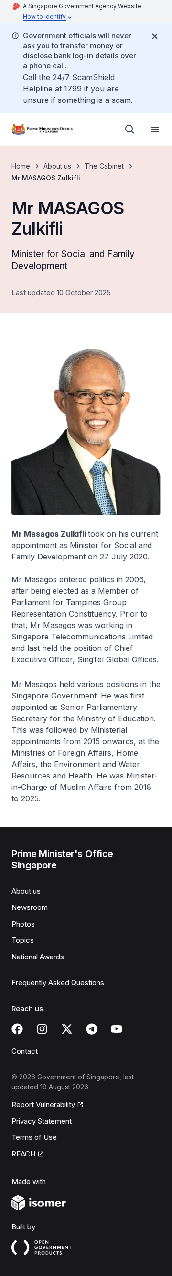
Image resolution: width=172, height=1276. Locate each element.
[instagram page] (42, 1029)
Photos (23, 923)
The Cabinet (104, 166)
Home (20, 166)
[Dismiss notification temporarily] (154, 36)
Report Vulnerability (43, 1104)
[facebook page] (17, 1029)
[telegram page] (91, 1029)
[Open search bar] (129, 129)
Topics (22, 940)
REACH (23, 1153)
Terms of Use (34, 1137)
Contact (24, 1051)
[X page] (67, 1029)
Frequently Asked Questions (57, 982)
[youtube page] (116, 1029)
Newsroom (29, 907)
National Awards (37, 956)
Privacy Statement (41, 1121)
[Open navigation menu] (154, 129)
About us (57, 166)
